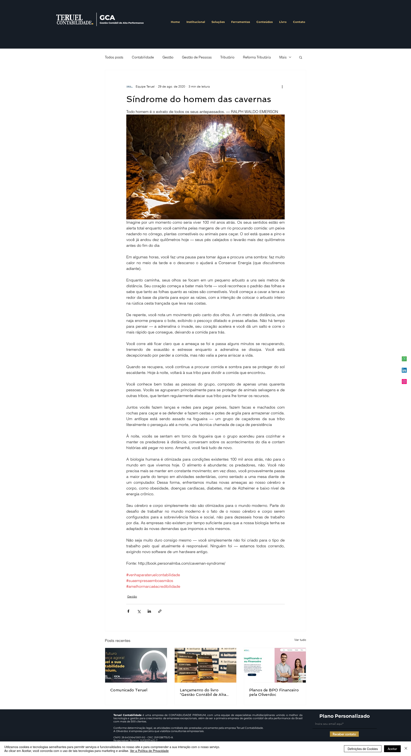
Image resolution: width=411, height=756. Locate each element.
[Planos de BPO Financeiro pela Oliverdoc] (275, 665)
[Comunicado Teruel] (136, 665)
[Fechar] (405, 749)
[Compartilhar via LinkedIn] (149, 611)
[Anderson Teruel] (404, 370)
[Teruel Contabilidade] (404, 381)
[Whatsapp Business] (404, 358)
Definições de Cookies (363, 749)
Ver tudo (300, 640)
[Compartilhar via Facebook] (128, 611)
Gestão (167, 57)
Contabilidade (143, 57)
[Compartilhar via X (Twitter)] (139, 611)
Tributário (227, 57)
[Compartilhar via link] (160, 611)
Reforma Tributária (257, 57)
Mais (283, 57)
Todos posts (114, 57)
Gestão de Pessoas (197, 57)
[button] (301, 57)
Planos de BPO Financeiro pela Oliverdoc (274, 692)
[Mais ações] (282, 86)
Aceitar (392, 749)
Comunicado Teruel (128, 690)
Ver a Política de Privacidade (149, 751)
